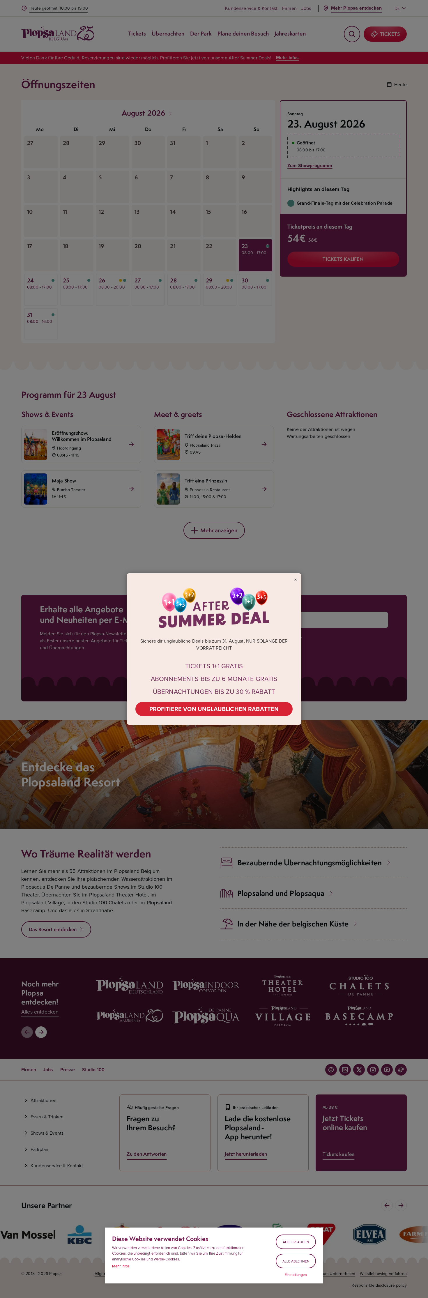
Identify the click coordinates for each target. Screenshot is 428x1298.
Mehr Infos (121, 1266)
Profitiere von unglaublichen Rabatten (214, 709)
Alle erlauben (296, 1241)
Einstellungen (296, 1274)
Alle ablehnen (295, 1261)
